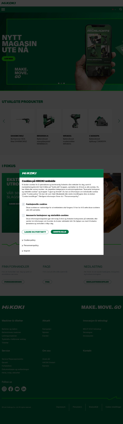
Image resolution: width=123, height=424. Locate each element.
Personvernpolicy (31, 246)
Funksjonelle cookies (36, 204)
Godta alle (59, 232)
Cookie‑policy (29, 240)
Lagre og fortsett (35, 232)
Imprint (27, 251)
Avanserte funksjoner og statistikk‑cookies (47, 216)
